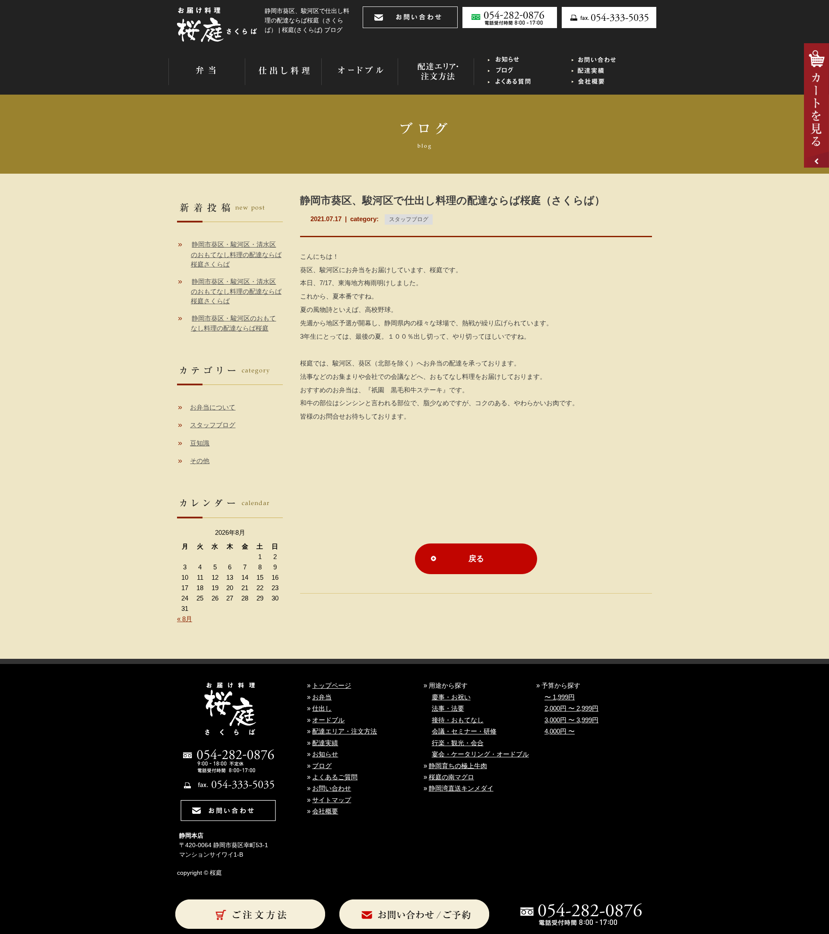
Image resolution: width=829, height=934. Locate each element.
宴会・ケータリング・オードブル (480, 754)
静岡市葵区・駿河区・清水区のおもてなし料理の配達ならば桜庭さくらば (236, 254)
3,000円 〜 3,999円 (571, 720)
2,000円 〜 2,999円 (571, 708)
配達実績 (325, 743)
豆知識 (199, 443)
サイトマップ (331, 800)
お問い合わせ (331, 788)
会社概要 (325, 811)
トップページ (331, 685)
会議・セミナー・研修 (464, 731)
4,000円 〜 (559, 731)
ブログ (322, 765)
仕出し (322, 708)
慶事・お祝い (451, 697)
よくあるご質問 (335, 777)
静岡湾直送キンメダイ (461, 788)
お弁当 (322, 697)
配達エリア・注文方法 (344, 731)
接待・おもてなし (458, 720)
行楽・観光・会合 (458, 743)
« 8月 (184, 619)
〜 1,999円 (559, 697)
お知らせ (325, 754)
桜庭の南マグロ (451, 777)
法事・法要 (448, 708)
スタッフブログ (408, 219)
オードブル (328, 720)
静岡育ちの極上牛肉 (458, 765)
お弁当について (212, 407)
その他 (199, 460)
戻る (476, 558)
